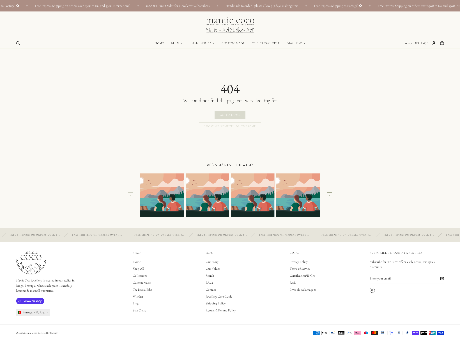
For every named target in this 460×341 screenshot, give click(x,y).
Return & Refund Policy (221, 310)
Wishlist (138, 296)
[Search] (18, 43)
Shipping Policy (216, 303)
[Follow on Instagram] (372, 290)
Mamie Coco (30, 332)
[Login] (434, 43)
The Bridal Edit (266, 43)
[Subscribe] (442, 278)
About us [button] (295, 43)
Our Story (212, 262)
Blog (136, 303)
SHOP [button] (175, 43)
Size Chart (139, 310)
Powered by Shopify (48, 332)
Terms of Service (300, 269)
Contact (211, 289)
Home (159, 43)
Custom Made (233, 43)
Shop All (138, 269)
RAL (293, 282)
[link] (230, 115)
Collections (140, 275)
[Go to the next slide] (329, 195)
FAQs (209, 282)
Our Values (213, 269)
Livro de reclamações (303, 289)
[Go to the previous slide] (130, 195)
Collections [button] (201, 43)
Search (210, 275)
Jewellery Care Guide (219, 296)
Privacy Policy (299, 262)
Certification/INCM (302, 275)
